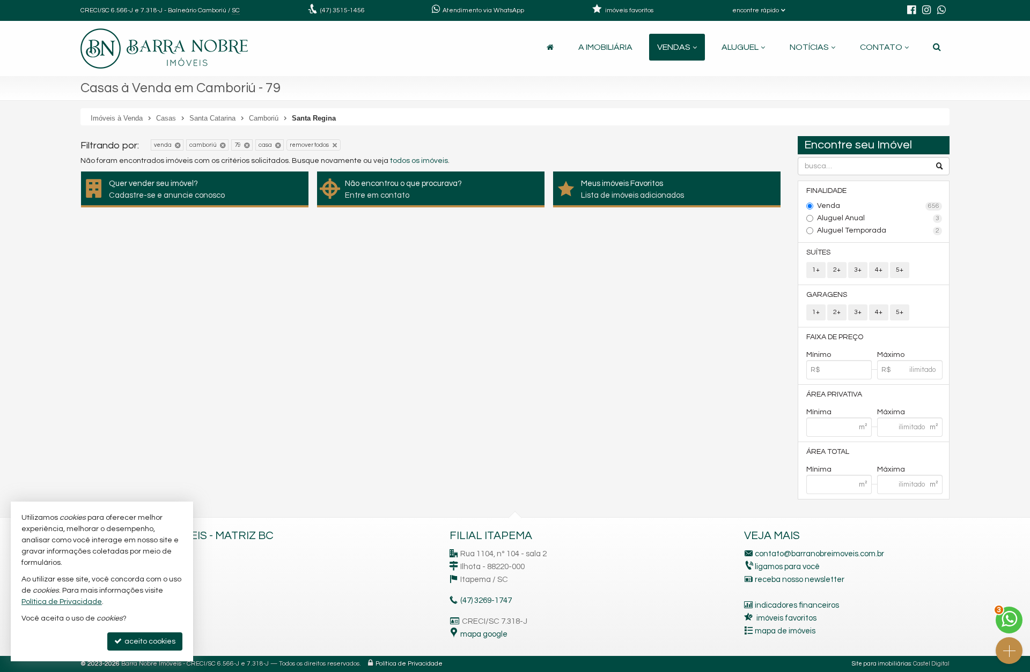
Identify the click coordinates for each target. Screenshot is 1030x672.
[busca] (937, 47)
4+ (878, 269)
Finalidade (826, 191)
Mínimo (818, 355)
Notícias (809, 47)
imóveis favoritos (786, 618)
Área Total (827, 452)
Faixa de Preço (834, 337)
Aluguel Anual (878, 218)
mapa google (483, 634)
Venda (878, 206)
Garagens (826, 294)
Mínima (819, 412)
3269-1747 (486, 600)
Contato (881, 47)
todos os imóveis (419, 161)
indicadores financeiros (797, 605)
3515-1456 (342, 10)
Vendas (673, 47)
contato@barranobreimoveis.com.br (819, 554)
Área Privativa (834, 394)
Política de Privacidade (409, 663)
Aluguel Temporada (878, 230)
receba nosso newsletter (799, 580)
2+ (837, 269)
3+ (858, 269)
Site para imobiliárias (881, 664)
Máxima (891, 412)
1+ (816, 269)
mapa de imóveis (785, 631)
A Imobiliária (605, 47)
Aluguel (740, 47)
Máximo (890, 355)
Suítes (818, 252)
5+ (899, 269)
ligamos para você (787, 567)
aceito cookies (149, 641)
